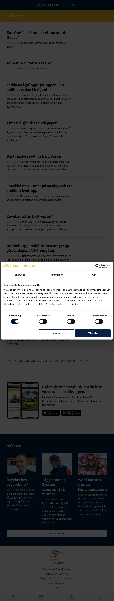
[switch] (43, 321)
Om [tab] (94, 274)
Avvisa (56, 333)
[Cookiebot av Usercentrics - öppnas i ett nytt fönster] (98, 266)
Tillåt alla (93, 333)
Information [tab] (57, 274)
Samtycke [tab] (20, 274)
